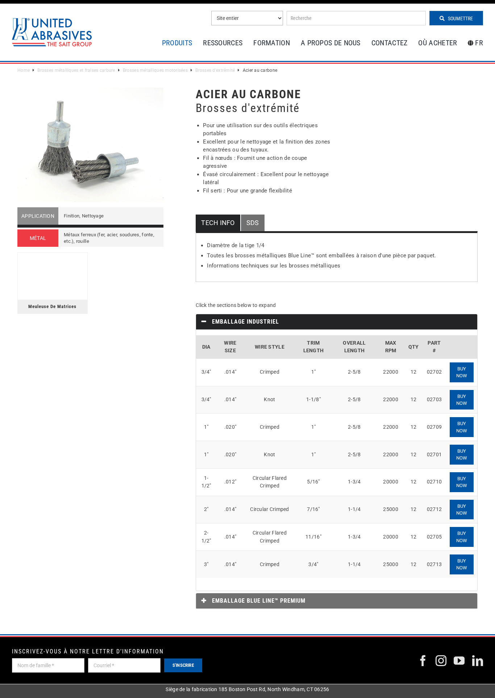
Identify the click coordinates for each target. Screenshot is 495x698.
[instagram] (441, 660)
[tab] (336, 321)
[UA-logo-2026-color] (52, 32)
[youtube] (459, 660)
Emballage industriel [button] (244, 321)
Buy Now (461, 372)
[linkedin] (477, 660)
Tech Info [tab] (217, 223)
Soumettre (460, 18)
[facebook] (422, 660)
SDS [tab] (252, 223)
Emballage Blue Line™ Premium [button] (257, 600)
